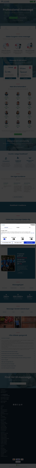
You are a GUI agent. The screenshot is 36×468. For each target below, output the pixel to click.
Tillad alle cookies (29, 242)
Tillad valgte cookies (18, 242)
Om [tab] (29, 227)
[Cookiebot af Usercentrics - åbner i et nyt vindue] (31, 225)
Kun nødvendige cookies (6, 242)
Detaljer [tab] (18, 227)
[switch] (13, 239)
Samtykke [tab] (6, 227)
